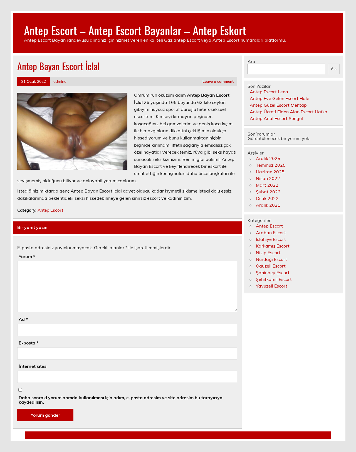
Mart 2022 (267, 185)
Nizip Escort (268, 252)
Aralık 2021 (268, 205)
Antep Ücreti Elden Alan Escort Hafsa (288, 111)
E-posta (28, 343)
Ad (23, 319)
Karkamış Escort (273, 246)
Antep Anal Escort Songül (276, 118)
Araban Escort (271, 232)
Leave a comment (218, 81)
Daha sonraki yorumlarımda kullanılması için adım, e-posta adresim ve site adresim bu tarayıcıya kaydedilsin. (120, 399)
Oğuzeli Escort (271, 266)
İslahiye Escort (271, 239)
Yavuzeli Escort (271, 286)
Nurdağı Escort (271, 259)
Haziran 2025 (270, 171)
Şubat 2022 (268, 191)
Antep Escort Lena (269, 91)
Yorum (27, 256)
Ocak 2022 (267, 198)
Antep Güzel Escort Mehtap (278, 105)
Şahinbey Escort (273, 272)
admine (59, 81)
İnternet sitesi (33, 366)
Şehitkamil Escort (274, 279)
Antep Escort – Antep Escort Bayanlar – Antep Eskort (135, 30)
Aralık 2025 (268, 158)
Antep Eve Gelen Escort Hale (279, 98)
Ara (251, 61)
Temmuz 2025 (271, 165)
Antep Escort (50, 210)
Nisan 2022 (268, 178)
